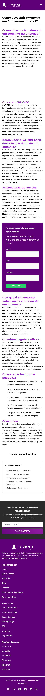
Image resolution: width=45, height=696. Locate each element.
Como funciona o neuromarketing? (18, 474)
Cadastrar (16, 286)
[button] (41, 5)
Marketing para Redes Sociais (17, 488)
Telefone (9, 273)
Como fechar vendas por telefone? (18, 471)
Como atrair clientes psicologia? (17, 478)
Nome (8, 249)
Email (8, 261)
